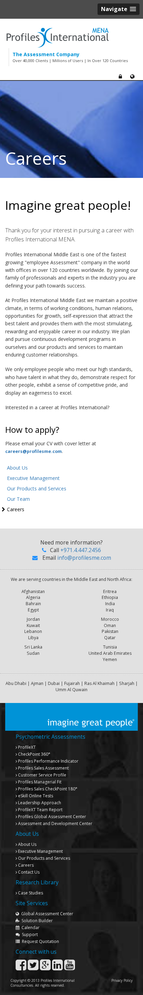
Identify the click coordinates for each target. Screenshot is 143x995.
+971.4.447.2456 (80, 550)
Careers (15, 509)
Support (29, 934)
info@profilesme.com (84, 557)
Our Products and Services (36, 488)
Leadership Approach (39, 803)
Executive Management (33, 478)
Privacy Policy (122, 980)
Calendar (29, 927)
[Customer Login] (120, 76)
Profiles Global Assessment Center (51, 817)
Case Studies (30, 893)
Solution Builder (36, 921)
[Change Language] (132, 76)
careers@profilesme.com (33, 451)
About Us (17, 467)
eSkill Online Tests (35, 796)
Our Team (18, 499)
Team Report (40, 810)
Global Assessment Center (46, 914)
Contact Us (28, 872)
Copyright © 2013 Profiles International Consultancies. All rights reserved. (42, 983)
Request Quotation (39, 941)
